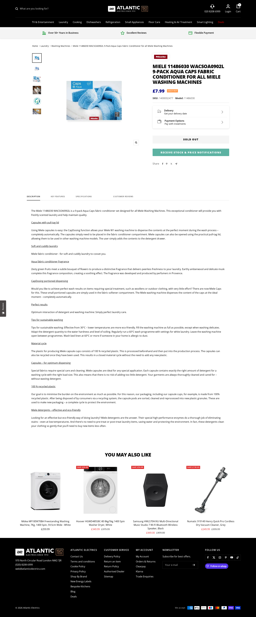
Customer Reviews (123, 197)
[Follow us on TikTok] (238, 557)
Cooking (77, 22)
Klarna (139, 571)
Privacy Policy (78, 571)
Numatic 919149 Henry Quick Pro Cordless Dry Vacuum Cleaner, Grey (210, 523)
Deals (221, 22)
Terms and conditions (83, 561)
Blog (73, 591)
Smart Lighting (205, 22)
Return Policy (111, 566)
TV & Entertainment (43, 22)
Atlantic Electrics (31, 607)
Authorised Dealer (114, 571)
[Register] (194, 565)
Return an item (112, 561)
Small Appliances (134, 22)
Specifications (84, 197)
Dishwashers (94, 22)
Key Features (58, 197)
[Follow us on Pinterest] (226, 557)
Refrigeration (113, 22)
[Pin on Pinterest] (166, 164)
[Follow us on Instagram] (220, 557)
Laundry (63, 22)
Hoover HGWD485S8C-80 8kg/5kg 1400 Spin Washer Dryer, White (100, 523)
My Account (142, 556)
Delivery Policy (112, 556)
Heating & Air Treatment (178, 22)
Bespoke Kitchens (80, 586)
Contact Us (77, 556)
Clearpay (141, 566)
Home (35, 46)
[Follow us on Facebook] (208, 557)
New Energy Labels (81, 581)
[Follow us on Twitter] (214, 557)
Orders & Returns (146, 561)
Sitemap (108, 576)
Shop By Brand (79, 576)
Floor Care (154, 22)
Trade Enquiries (144, 576)
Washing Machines (60, 46)
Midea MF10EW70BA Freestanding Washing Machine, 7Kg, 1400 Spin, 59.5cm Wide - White (45, 523)
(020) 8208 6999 (24, 564)
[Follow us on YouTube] (232, 557)
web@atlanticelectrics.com (30, 568)
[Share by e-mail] (176, 164)
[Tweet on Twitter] (171, 164)
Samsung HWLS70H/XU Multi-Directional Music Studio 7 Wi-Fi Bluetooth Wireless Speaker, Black (155, 525)
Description (33, 197)
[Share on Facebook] (162, 164)
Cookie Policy (78, 566)
